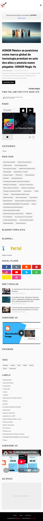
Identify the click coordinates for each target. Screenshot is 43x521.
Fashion (13, 365)
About (21, 515)
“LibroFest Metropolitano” (26, 220)
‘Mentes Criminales (8, 197)
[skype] (26, 272)
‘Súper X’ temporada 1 (21, 197)
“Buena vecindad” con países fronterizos (25, 200)
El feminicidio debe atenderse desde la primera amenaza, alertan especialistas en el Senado (25, 309)
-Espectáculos (27, 191)
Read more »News (8, 82)
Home (14, 515)
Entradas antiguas (34, 88)
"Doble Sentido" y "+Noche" (21, 171)
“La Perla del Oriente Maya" (10, 220)
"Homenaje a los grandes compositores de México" (16, 181)
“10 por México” (33, 197)
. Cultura (36, 191)
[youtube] (16, 272)
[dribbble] (16, 277)
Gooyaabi (33, 518)
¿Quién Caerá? (21, 410)
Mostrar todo (21, 18)
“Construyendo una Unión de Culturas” (13, 207)
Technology (12, 368)
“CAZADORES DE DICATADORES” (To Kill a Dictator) (16, 204)
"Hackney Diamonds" (16, 178)
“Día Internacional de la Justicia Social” (13, 213)
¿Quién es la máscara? (21, 413)
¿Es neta (21, 404)
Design (22, 151)
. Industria (5, 194)
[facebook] (6, 267)
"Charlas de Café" (7, 165)
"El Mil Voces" (18, 175)
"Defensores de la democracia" (27, 168)
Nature (25, 365)
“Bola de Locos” (21, 431)
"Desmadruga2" (7, 171)
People (31, 365)
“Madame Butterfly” (8, 223)
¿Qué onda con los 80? (21, 416)
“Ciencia (34, 204)
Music (19, 365)
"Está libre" (6, 178)
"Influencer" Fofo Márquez (9, 184)
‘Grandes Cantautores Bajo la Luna (20, 194)
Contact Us (28, 515)
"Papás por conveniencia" (28, 188)
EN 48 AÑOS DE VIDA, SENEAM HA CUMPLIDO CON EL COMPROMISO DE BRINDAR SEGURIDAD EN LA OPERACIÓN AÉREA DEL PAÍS (26, 299)
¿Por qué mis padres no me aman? (21, 407)
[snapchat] (6, 277)
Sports (5, 368)
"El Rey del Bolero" (30, 175)
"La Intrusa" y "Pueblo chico (26, 184)
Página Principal (7, 255)
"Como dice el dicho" (21, 383)
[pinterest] (36, 267)
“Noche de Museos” (21, 223)
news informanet (7, 70)
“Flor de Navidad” (7, 216)
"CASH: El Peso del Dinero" (24, 162)
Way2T (20, 518)
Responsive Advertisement (21, 496)
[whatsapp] (36, 272)
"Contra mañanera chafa (20, 165)
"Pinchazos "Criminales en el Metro (12, 191)
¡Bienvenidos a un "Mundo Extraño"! (21, 398)
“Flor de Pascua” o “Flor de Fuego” (23, 216)
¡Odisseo (21, 401)
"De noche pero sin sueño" (9, 168)
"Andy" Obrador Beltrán (9, 162)
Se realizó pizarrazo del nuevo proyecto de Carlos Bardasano (26, 290)
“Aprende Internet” (7, 200)
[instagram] (6, 272)
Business (5, 365)
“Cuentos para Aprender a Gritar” (11, 210)
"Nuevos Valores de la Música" (11, 188)
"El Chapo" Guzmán (8, 175)
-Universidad (21, 389)
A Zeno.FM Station (7, 140)
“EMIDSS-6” (29, 213)
